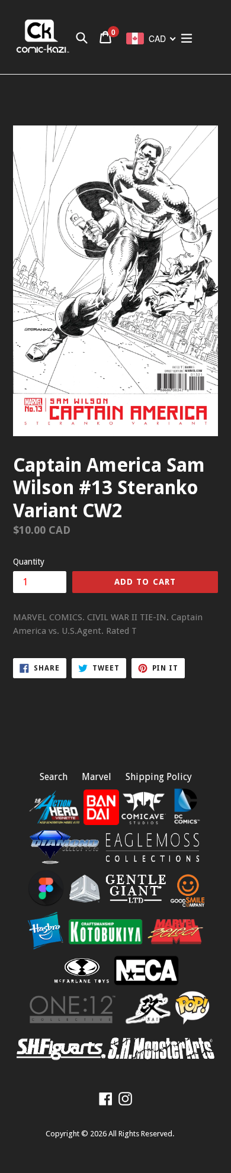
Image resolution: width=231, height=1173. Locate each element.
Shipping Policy (159, 776)
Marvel (96, 776)
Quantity (28, 561)
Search (54, 776)
